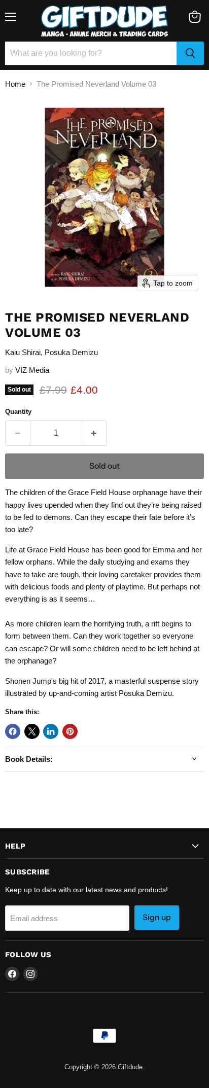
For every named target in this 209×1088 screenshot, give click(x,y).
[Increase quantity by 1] (94, 433)
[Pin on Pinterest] (70, 731)
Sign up (157, 917)
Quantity (18, 411)
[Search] (190, 53)
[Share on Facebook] (12, 731)
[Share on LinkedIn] (50, 731)
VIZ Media (32, 370)
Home (15, 84)
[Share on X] (32, 731)
